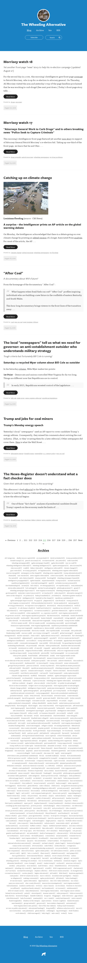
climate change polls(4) (18, 688)
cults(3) (28, 720)
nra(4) (26, 695)
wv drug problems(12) (16, 605)
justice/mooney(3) (76, 718)
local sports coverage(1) (59, 815)
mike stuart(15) (59, 593)
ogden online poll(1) (42, 850)
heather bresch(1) (72, 798)
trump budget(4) (72, 688)
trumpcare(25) (61, 580)
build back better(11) (43, 608)
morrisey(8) (65, 630)
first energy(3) (22, 705)
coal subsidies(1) (12, 830)
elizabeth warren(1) (58, 853)
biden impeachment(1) (71, 778)
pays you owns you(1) (16, 883)
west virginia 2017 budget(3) (71, 720)
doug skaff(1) (50, 908)
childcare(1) (55, 785)
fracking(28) (51, 578)
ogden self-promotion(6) (60, 648)
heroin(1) (45, 858)
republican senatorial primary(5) (42, 668)
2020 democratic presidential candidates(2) (22, 755)
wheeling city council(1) (23, 868)
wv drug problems (56, 157)
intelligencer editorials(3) (66, 710)
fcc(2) (65, 745)
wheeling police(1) (12, 860)
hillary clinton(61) (36, 568)
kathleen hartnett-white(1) (58, 825)
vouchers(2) (14, 740)
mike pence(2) (55, 733)
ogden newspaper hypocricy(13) (21, 600)
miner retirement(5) (71, 663)
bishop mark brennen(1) (65, 905)
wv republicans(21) (63, 585)
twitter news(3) (75, 698)
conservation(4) (72, 695)
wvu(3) (36, 715)
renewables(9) (58, 618)
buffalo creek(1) (35, 825)
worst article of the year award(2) (19, 730)
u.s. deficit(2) (50, 765)
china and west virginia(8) (41, 620)
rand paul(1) (14, 875)
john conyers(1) (22, 823)
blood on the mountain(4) (18, 685)
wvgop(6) (47, 648)
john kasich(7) (66, 635)
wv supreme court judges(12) (35, 605)
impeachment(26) (48, 580)
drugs (13, 102)
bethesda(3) (61, 708)
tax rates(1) (43, 795)
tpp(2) (57, 753)
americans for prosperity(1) (19, 848)
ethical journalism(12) (65, 605)
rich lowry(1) (12, 788)
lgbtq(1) (66, 858)
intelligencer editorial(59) (53, 568)
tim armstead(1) (40, 840)
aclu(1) (23, 795)
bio (50, 30)
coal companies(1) (13, 850)
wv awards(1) (47, 778)
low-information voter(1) (59, 850)
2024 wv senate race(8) (37, 623)
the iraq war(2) (57, 738)
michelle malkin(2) (52, 755)
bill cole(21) (34, 585)
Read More (10, 96)
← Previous (10, 540)
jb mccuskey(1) (15, 783)
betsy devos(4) (35, 695)
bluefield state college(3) (39, 718)
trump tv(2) (77, 743)
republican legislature (49, 398)
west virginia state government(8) (18, 630)
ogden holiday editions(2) (34, 743)
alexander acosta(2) (54, 745)
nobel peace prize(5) (38, 660)
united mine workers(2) (15, 760)
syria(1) (39, 863)
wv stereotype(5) (42, 663)
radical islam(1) (60, 795)
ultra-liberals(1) (41, 810)
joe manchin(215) (42, 558)
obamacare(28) (40, 578)
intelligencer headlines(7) (16, 640)
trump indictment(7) (45, 640)
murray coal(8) (27, 633)
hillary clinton (36, 520)
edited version (40, 237)
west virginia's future (30, 322)
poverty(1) (51, 783)
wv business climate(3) (47, 713)
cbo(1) (66, 838)
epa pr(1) (30, 840)
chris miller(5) (78, 660)
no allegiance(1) (16, 878)
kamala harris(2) (40, 745)
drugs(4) (30, 683)
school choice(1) (37, 780)
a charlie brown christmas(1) (36, 818)
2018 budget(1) (60, 828)
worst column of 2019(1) (61, 855)
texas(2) (77, 730)
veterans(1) (36, 843)
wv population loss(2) (75, 748)
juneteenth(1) (38, 898)
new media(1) (77, 828)
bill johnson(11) (12, 610)
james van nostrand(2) (42, 750)
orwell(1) (48, 868)
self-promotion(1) (58, 798)
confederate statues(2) (72, 738)
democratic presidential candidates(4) (64, 693)
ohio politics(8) (76, 630)
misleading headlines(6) (16, 645)
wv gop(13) (38, 600)
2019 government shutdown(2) (33, 735)
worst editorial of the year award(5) (17, 660)
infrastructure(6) (50, 650)
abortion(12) (51, 605)
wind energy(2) (66, 753)
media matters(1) (12, 825)
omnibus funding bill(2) (16, 725)
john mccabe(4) (39, 683)
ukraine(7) (78, 633)
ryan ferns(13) (60, 600)
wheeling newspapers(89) (21, 563)
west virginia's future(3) (18, 713)
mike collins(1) (44, 785)
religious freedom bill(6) (33, 650)
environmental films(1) (35, 855)
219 (63, 540)
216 (49, 540)
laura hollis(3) (31, 708)
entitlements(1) (72, 888)
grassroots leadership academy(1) (42, 848)
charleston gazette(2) (58, 750)
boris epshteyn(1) (11, 818)
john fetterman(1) (12, 898)
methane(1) (58, 860)
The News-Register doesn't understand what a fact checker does (41, 475)
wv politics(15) (28, 595)
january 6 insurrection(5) (55, 658)
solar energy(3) (72, 715)
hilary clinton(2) (36, 773)
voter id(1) (47, 808)
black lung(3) (32, 705)
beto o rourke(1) (33, 853)
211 (25, 540)
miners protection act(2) (49, 775)
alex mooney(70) (76, 565)
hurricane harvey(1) (76, 815)
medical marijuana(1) (17, 813)
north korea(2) (30, 760)
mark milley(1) (25, 780)
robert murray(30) (56, 575)
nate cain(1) (56, 913)
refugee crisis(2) (47, 725)
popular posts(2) (44, 728)
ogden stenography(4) (31, 690)
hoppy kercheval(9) (12, 618)
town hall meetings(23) (39, 583)
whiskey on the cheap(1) (31, 900)
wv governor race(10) (12, 615)
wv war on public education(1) (16, 908)
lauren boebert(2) (61, 770)
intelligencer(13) (28, 598)
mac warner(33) (23, 575)
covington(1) (71, 845)
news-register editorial (33, 398)
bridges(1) (10, 793)
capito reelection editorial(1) (19, 858)
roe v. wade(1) (49, 898)
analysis (78, 237)
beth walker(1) (64, 790)
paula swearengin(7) (41, 638)
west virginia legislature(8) (40, 625)
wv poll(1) (28, 778)
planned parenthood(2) (68, 763)
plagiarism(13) (49, 600)
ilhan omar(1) (45, 853)
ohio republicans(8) (53, 630)
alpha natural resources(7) (50, 635)
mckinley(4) (76, 680)
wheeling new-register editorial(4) (59, 680)
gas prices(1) (41, 903)
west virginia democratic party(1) (25, 905)
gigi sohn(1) (79, 895)
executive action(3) (53, 720)
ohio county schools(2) (29, 728)
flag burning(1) (76, 790)
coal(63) (26, 568)
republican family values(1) (30, 888)
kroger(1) (47, 895)
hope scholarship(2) (54, 730)
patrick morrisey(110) (33, 560)
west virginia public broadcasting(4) (66, 685)
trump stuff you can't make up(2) (21, 745)
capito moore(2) (59, 760)
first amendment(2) (74, 755)
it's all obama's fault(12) (26, 608)
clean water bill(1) (56, 838)
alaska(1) (48, 855)
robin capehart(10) (33, 613)
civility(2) (59, 765)
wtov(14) (18, 598)
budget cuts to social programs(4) (40, 685)
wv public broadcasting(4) (67, 683)
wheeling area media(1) (29, 860)
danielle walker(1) (36, 895)
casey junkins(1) (11, 820)
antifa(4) (50, 675)
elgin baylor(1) (43, 880)
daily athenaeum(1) (32, 890)
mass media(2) (73, 745)
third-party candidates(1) (14, 803)
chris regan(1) (14, 798)
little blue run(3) (62, 698)
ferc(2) (41, 755)
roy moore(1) (24, 825)
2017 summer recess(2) (15, 743)
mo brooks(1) (60, 885)
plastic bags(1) (60, 843)
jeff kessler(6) (43, 655)
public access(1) (75, 850)
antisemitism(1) (63, 780)
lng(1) (18, 793)
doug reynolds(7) (15, 638)
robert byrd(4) (51, 683)
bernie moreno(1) (23, 790)
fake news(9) (35, 618)
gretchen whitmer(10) (59, 610)
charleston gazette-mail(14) (72, 595)
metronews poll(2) (52, 763)
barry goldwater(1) (18, 855)
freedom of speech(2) (35, 770)
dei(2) (24, 733)
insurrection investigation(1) (52, 883)
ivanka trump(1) (49, 863)
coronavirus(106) (48, 560)
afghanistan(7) (27, 638)
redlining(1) (50, 910)
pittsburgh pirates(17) (64, 588)
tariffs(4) (34, 675)
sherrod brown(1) (27, 850)
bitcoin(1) (12, 823)
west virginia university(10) (68, 613)
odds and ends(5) (15, 668)
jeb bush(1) (54, 873)
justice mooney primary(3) (59, 718)
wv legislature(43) (44, 570)
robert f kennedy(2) (64, 735)
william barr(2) (32, 758)
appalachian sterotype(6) (72, 640)
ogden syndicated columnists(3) (19, 703)
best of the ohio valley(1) (47, 905)
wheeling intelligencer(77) (42, 565)
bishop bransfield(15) (42, 595)
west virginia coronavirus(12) (19, 603)
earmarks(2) (26, 738)
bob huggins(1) (10, 785)
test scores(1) (20, 840)
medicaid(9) (25, 618)
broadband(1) (43, 838)
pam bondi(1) (76, 788)
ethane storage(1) (24, 820)
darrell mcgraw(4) (28, 698)
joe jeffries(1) (15, 888)
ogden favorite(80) (57, 563)
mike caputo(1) (73, 783)
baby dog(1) (46, 913)
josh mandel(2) (74, 770)
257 (75, 540)
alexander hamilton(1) (15, 863)
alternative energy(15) (74, 593)
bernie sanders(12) (60, 603)
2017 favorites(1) (39, 830)
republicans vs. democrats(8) (44, 628)
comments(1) (50, 835)
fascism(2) (65, 733)
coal (12, 322)
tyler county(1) (71, 808)
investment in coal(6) (25, 648)
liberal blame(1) (51, 813)
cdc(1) (51, 865)
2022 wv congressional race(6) (68, 650)
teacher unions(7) (23, 635)
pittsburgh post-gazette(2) (72, 773)
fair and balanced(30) (72, 575)
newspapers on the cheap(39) (31, 573)
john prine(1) (20, 865)
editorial (28, 489)
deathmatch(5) (30, 663)
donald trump (29, 453)
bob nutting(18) (30, 588)
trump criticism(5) (56, 663)
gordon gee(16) (11, 593)
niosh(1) (12, 865)
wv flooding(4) (72, 690)
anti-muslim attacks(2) (75, 750)
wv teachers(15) (47, 593)
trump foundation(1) (56, 803)
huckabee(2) (75, 733)
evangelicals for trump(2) (48, 758)
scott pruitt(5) (14, 673)
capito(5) (23, 670)
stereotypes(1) (36, 893)
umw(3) (39, 698)
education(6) (74, 648)
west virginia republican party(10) (34, 615)
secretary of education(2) (17, 770)
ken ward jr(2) (19, 750)
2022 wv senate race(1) (16, 890)
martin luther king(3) (23, 700)
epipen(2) (29, 750)
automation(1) (71, 903)
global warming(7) (66, 633)
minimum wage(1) (69, 860)
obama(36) (12, 575)
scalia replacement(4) (71, 673)
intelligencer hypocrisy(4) (37, 688)
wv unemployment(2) (19, 763)
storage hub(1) (36, 858)
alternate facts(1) (26, 808)
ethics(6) (41, 645)
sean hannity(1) (17, 903)
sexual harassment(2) (73, 760)
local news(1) (74, 848)
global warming (27, 252)
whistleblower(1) (61, 865)
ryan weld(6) (43, 643)
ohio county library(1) (33, 883)
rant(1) (73, 855)
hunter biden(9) (46, 618)
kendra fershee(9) (77, 615)
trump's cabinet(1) (27, 798)
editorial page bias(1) (16, 778)
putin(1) (27, 893)
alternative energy (17, 453)
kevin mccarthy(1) (12, 780)
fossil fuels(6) (32, 655)
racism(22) (25, 585)
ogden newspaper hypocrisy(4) (65, 675)
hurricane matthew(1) (18, 800)
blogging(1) (56, 895)
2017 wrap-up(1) (26, 830)
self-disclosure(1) (44, 800)
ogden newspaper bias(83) (40, 563)
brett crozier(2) (36, 753)
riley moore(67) (16, 568)
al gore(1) (68, 800)
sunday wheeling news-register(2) (60, 740)
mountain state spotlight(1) (61, 875)
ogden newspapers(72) (60, 565)
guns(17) (77, 588)
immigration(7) (10, 635)
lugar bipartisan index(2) (28, 740)
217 (53, 540)
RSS (58, 30)
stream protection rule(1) (14, 810)
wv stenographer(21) (47, 585)
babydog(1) (63, 775)
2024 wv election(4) (14, 680)
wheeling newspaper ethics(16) (67, 590)
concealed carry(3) (38, 700)
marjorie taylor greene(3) (46, 708)
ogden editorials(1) (30, 880)
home (70, 913)
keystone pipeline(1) (76, 873)
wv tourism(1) (60, 888)
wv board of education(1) (35, 813)
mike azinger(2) (33, 775)
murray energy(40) (13, 573)
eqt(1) (80, 860)
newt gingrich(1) (72, 853)
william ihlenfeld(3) (39, 703)
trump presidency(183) (74, 558)
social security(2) (14, 738)
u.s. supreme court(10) (49, 613)
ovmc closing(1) (30, 863)
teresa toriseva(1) (40, 783)
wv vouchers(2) (67, 730)
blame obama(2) (46, 748)
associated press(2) (53, 768)
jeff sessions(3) (78, 705)
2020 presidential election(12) (41, 603)
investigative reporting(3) (35, 710)
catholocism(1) (49, 823)
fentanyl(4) (42, 675)
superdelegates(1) (74, 793)
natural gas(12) (73, 603)
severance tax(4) (60, 695)
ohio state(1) (74, 838)
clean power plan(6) (20, 655)
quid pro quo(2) (32, 733)
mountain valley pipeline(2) (17, 775)
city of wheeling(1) (55, 810)
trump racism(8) (57, 620)
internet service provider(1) (73, 810)
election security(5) (16, 663)
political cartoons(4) (74, 678)
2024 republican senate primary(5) (68, 665)
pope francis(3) (50, 710)
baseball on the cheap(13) (44, 598)
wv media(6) (58, 640)
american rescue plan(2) (72, 765)
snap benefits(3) (52, 700)
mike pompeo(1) (62, 893)
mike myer (21, 398)
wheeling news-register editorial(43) (65, 570)
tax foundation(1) (48, 888)
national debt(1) (35, 828)
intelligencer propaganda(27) (18, 580)
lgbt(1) (23, 853)
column (22, 369)
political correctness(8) (64, 628)
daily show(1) (9, 895)
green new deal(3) (49, 698)
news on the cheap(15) (14, 595)
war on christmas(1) (45, 860)
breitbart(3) (56, 723)
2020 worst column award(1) (59, 870)
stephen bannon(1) (40, 803)
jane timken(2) (12, 773)
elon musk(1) (35, 790)
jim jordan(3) (61, 713)
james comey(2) (23, 773)
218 (58, 540)
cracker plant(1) (27, 873)
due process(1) (33, 795)
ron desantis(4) (27, 678)
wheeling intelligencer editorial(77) (18, 565)
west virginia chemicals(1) (49, 890)
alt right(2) (42, 740)
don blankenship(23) (13, 585)
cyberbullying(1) (49, 805)
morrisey (19, 102)
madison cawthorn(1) (26, 885)
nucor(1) (79, 908)
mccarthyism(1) (12, 835)
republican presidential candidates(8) (64, 625)
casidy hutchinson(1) (63, 898)
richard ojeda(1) (53, 840)
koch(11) (75, 608)
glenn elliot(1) (40, 910)
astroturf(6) (45, 653)
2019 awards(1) (73, 865)
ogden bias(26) (35, 580)
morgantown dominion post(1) (72, 785)
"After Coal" (13, 273)
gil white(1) (75, 823)
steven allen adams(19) (16, 588)
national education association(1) (19, 843)
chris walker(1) (27, 783)
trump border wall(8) (72, 620)
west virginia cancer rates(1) (70, 890)
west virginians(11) (26, 610)
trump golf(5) (14, 670)
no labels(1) (37, 778)
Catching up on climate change (28, 177)
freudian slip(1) (15, 838)
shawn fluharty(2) (60, 748)
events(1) (21, 818)
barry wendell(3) (16, 715)
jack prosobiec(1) (58, 808)
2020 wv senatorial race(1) (29, 875)
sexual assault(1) (62, 835)
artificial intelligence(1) (49, 790)
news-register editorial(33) (39, 575)
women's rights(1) (59, 900)
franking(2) (47, 773)
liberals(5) (25, 668)
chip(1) (45, 825)
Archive (40, 30)
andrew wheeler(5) (65, 660)
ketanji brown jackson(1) (14, 893)
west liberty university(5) (29, 673)
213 (35, 540)
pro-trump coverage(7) (41, 633)
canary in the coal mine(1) (21, 845)
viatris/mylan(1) (12, 885)
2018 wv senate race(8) (19, 623)
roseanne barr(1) (75, 835)
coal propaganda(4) (42, 693)
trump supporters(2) (64, 743)
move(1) (46, 815)
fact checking (26, 520)
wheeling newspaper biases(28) (68, 578)
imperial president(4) (58, 678)
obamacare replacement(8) (20, 625)
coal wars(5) (44, 673)
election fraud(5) (73, 670)
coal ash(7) (55, 633)
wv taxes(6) (13, 648)
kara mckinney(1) (76, 780)
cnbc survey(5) (52, 660)
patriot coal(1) (15, 853)
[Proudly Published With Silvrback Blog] (43, 954)
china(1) (75, 875)
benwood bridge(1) (73, 843)
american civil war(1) (73, 863)
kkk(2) (75, 740)
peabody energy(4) (14, 698)
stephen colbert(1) (40, 870)
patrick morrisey (27, 157)
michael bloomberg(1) (25, 870)
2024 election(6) (55, 643)
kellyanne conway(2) (14, 765)
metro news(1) (76, 898)
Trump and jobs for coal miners (28, 418)
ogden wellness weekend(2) (41, 738)
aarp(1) (51, 795)
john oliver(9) (13, 620)
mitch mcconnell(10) (17, 613)
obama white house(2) (36, 763)
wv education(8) (25, 620)
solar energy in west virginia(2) (16, 748)
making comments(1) (31, 878)
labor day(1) (58, 778)
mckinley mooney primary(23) (66, 583)
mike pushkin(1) (74, 775)
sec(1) (69, 828)
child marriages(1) (33, 913)
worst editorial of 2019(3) (16, 720)
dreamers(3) (25, 718)
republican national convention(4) (22, 693)
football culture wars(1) (74, 820)
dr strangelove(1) (77, 870)
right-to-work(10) (75, 610)
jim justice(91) (61, 560)
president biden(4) (16, 695)
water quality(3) (71, 708)
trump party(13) (72, 600)
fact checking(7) (77, 635)
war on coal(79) (70, 563)
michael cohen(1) (48, 843)
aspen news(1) (46, 900)
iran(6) (52, 655)
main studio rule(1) (63, 823)
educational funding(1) (37, 908)
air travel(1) (75, 858)
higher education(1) (41, 873)
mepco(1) (61, 820)
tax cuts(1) (74, 880)
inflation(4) (27, 680)
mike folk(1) (48, 845)
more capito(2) (50, 735)
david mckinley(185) (57, 558)
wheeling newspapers (41, 157)
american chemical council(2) (33, 765)
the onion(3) (28, 715)
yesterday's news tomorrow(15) (29, 593)
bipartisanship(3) (39, 720)
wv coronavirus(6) (71, 653)
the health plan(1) (37, 835)
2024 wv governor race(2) (17, 758)
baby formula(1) (26, 898)
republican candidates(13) (64, 598)
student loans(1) (50, 780)
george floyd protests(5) (16, 665)
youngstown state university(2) (69, 758)
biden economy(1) (76, 893)
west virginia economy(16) (45, 590)
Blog (29, 30)
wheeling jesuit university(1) (73, 818)
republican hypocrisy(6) (18, 653)
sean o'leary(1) (49, 885)
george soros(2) (33, 748)
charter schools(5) (59, 670)
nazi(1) (69, 795)
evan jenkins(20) (77, 585)
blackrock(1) (21, 785)
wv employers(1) (66, 840)
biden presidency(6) (53, 645)
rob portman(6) (31, 645)
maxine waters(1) (49, 893)
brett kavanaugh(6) (57, 653)
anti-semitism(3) (19, 710)
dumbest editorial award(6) (70, 645)
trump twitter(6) (34, 653)
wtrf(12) (77, 605)
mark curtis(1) (25, 835)
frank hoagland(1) (15, 900)
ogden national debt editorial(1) (17, 828)
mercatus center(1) (75, 825)
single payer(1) (51, 820)
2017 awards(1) (52, 830)
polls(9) (79, 618)
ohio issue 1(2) (49, 753)
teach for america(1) (55, 818)
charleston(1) (78, 868)
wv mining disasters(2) (62, 725)
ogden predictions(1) (47, 878)
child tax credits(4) (18, 683)
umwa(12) (12, 608)
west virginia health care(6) (65, 655)
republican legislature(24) (20, 583)
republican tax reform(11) (62, 608)
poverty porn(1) (36, 805)
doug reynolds (16, 157)
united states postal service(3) (69, 703)
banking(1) (77, 795)
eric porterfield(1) (61, 848)
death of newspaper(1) (47, 833)
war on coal (18, 322)
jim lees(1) (74, 813)
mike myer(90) (72, 560)
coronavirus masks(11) (42, 610)
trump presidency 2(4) (42, 678)
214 (40, 540)
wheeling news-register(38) (52, 573)
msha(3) (70, 713)
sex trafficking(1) (56, 858)
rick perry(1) (76, 830)
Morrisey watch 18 (18, 61)
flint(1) (75, 800)
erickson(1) (60, 863)
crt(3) (76, 713)
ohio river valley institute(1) (59, 880)
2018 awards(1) (37, 845)
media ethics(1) (59, 845)
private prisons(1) (63, 788)
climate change (16, 252)
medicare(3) (12, 723)
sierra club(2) (49, 770)
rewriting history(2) (38, 768)
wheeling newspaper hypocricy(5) (67, 668)
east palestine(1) (28, 910)
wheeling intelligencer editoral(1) (44, 788)
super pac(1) (28, 803)
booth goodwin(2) (39, 730)
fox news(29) (13, 578)
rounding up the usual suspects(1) (17, 805)
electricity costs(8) (38, 630)
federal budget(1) (65, 830)
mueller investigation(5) (23, 658)
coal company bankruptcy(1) (41, 793)
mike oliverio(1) (67, 895)
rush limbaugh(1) (38, 820)
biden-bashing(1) (71, 878)
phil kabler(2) (44, 733)
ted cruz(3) (21, 723)
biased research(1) (13, 795)
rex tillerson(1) (77, 805)
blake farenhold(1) (36, 823)
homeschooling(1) (22, 895)
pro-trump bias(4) (59, 690)
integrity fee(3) (10, 705)
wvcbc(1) (39, 885)
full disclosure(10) (53, 615)
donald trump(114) (17, 560)
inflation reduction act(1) (66, 908)
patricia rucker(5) (33, 665)
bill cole (13, 398)
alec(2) (74, 735)
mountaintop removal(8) (55, 623)
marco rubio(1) (45, 875)
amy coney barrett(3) (46, 705)
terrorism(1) (37, 808)
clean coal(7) (35, 635)
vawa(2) (63, 755)
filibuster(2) (76, 725)
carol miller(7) (31, 640)
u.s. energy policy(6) (17, 650)
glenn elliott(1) (33, 785)
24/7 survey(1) (11, 870)
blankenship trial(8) (13, 633)
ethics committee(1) (63, 805)
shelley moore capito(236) (26, 558)
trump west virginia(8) (24, 628)
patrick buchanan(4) (13, 678)
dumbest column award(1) (74, 803)
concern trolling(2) (23, 753)
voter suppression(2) (68, 768)
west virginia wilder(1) (29, 838)
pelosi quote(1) (30, 810)
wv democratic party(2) (59, 728)
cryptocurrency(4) (38, 680)
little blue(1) (63, 873)
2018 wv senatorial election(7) (68, 638)
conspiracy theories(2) (44, 760)
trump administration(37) (73, 573)
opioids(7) (53, 638)
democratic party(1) (60, 793)
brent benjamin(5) (56, 673)
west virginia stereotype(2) (70, 723)
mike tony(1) (10, 790)
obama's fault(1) (11, 815)
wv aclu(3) (62, 700)
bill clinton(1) (32, 800)
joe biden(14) (56, 595)
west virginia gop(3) (18, 708)
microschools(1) (15, 910)
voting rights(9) (70, 618)
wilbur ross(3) (33, 713)
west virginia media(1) (71, 883)
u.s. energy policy (49, 453)
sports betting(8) (71, 623)
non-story (67, 138)
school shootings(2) (33, 725)
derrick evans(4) (47, 695)
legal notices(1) (38, 868)
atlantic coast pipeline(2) (21, 768)
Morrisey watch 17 (18, 122)
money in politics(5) (47, 665)
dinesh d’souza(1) (73, 900)
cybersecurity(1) (62, 833)
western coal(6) (12, 643)
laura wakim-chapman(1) (56, 903)
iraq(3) (70, 700)
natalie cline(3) (52, 703)
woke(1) (64, 913)
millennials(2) (16, 735)
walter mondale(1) (24, 788)
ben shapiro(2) (74, 728)
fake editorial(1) (47, 828)
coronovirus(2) (14, 728)
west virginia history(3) (63, 705)
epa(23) (51, 583)
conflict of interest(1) (43, 798)
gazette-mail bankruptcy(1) (15, 833)
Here (18, 442)
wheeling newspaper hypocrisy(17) (22, 590)
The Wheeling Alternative (46, 945)
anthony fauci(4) (16, 690)
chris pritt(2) (57, 773)
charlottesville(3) (59, 715)
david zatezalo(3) (46, 715)
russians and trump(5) (36, 670)
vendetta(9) (65, 615)
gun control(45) (15, 570)
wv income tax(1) (16, 880)
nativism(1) (9, 868)
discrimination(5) (39, 658)
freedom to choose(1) (73, 885)
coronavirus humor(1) (12, 873)
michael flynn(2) (14, 733)
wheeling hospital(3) (12, 718)
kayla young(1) (61, 783)
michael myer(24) (74, 580)
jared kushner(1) (64, 813)
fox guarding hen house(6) (71, 643)
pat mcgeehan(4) (46, 690)
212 (30, 540)
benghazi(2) (9, 750)
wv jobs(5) (69, 658)
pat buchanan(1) (57, 800)
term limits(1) (32, 865)
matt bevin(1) (42, 865)
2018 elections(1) (76, 833)
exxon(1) (15, 808)
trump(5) (48, 670)
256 (70, 540)
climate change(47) (70, 568)
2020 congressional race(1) (62, 868)
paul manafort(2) (50, 743)
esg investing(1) (61, 910)
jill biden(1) (60, 878)
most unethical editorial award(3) (38, 723)
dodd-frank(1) (74, 910)
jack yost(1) (26, 793)
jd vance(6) (38, 648)
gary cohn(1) (22, 815)
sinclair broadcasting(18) (47, 588)
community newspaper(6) (29, 643)
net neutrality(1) (32, 833)
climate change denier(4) (20, 675)
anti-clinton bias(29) (26, 578)
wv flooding (54, 252)
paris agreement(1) (35, 815)
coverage (78, 76)
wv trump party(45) (30, 570)
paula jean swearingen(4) (56, 688)
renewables (39, 453)
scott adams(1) (21, 913)
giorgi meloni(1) (29, 903)
